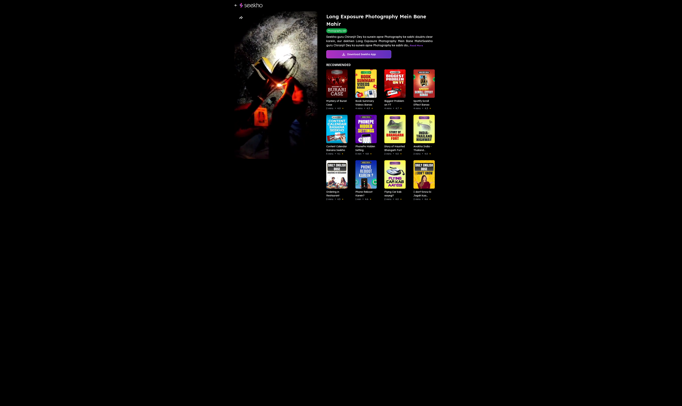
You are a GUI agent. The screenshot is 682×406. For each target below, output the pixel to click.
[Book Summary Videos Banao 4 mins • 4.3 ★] (365, 83)
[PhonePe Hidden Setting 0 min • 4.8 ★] (365, 129)
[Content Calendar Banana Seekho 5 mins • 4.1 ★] (335, 129)
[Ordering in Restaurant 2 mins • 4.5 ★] (335, 174)
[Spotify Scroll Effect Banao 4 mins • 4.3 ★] (423, 83)
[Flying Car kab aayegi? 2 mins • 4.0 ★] (394, 174)
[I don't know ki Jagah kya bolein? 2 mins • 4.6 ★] (423, 174)
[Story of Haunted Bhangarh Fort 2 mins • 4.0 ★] (394, 129)
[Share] (240, 17)
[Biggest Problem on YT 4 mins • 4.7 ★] (394, 83)
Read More (416, 45)
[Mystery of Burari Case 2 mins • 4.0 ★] (335, 83)
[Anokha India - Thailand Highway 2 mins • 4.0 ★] (423, 129)
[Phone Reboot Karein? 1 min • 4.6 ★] (365, 174)
